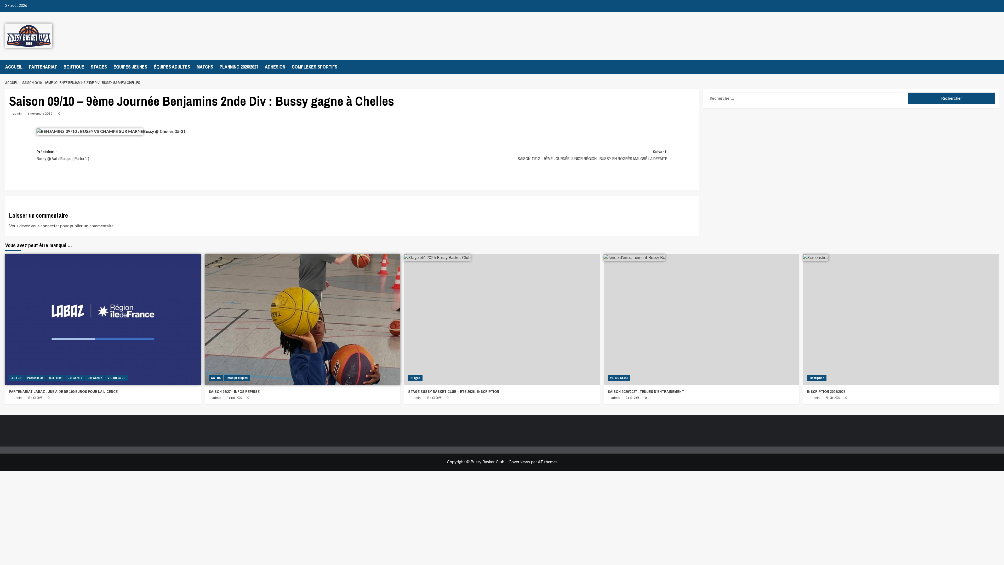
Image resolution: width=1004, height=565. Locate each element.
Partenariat (35, 378)
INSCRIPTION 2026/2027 (826, 391)
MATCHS (205, 67)
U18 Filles (55, 378)
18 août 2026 (34, 398)
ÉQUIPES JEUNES (130, 67)
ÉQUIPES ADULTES (172, 67)
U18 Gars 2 (95, 378)
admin (17, 113)
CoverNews (519, 462)
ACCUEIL (13, 67)
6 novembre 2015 (40, 113)
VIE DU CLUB (117, 378)
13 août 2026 (433, 398)
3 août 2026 (632, 398)
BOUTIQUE (74, 67)
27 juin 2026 (832, 398)
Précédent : (63, 155)
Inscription (816, 378)
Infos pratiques (237, 378)
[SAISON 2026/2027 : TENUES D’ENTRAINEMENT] (701, 319)
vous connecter (45, 226)
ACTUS (16, 378)
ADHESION (275, 67)
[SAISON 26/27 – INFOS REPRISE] (302, 319)
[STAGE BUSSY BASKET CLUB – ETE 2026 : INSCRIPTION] (502, 319)
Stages (415, 378)
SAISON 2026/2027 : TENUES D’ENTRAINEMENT (646, 391)
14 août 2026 (234, 398)
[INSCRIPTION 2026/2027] (901, 319)
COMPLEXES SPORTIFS (314, 67)
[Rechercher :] (808, 98)
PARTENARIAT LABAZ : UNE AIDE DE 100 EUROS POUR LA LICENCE (63, 391)
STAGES (99, 67)
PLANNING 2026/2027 (239, 67)
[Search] (995, 66)
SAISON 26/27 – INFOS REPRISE (234, 391)
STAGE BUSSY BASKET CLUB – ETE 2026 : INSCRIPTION (453, 391)
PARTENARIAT (43, 67)
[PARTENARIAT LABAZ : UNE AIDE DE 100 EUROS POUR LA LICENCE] (103, 319)
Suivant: (592, 155)
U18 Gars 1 (74, 378)
